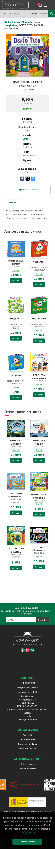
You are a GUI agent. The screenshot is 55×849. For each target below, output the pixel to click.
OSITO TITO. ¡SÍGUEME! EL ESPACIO (39, 548)
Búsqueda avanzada (39, 14)
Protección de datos (27, 744)
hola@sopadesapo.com (27, 687)
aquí (34, 828)
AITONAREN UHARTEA (16, 442)
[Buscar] (51, 13)
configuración (27, 832)
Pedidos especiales (27, 768)
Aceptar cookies (27, 841)
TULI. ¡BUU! (39, 262)
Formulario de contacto (27, 692)
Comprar (16, 280)
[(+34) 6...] (32, 650)
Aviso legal (27, 734)
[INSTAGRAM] (27, 650)
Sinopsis (13, 202)
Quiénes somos (28, 764)
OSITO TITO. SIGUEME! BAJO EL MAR (16, 495)
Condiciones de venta (27, 739)
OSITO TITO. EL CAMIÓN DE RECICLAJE (39, 496)
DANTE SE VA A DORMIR (15, 262)
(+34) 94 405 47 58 (27, 683)
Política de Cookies (27, 748)
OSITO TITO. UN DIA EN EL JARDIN (16, 550)
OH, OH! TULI (39, 318)
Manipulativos (30, 22)
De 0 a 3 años (12, 22)
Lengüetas (10, 25)
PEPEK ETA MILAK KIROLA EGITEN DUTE (39, 376)
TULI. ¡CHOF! (16, 375)
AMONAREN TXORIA (39, 442)
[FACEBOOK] (23, 650)
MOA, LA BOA (16, 318)
